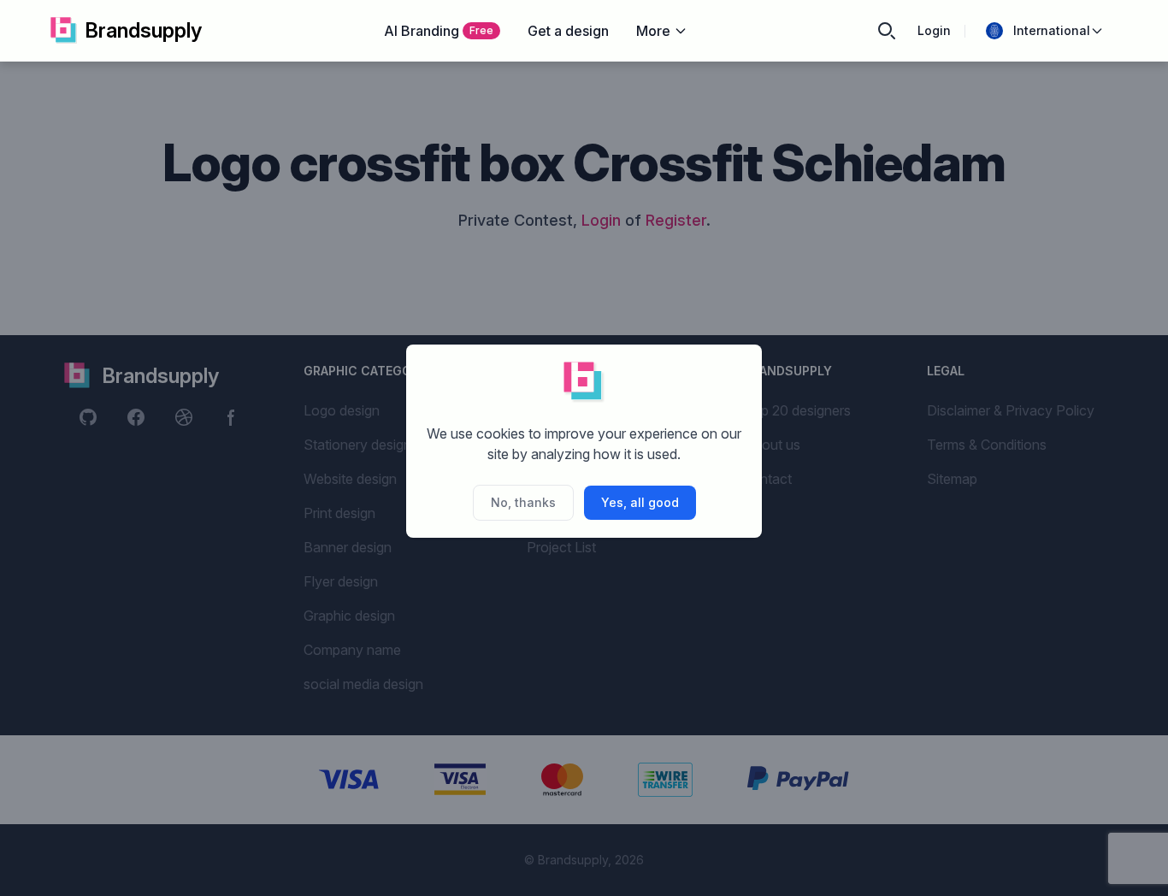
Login (934, 30)
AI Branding (438, 30)
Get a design (568, 30)
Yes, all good (640, 502)
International (1051, 30)
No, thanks (523, 502)
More (653, 30)
